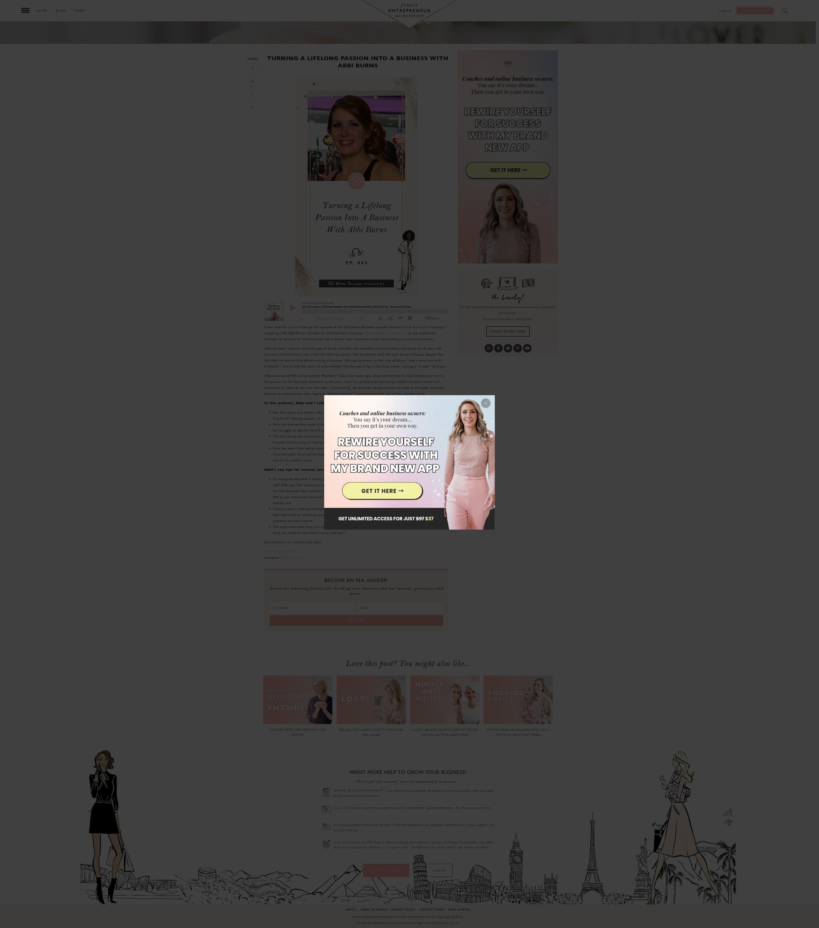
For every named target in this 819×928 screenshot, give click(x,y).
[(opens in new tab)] (409, 464)
